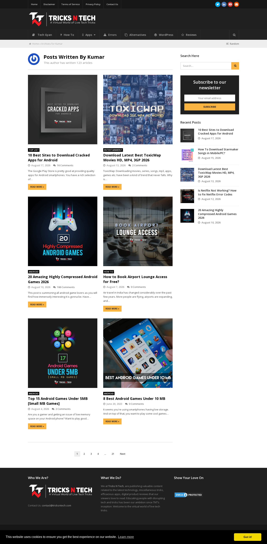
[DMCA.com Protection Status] (188, 497)
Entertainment (113, 149)
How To (69, 35)
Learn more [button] (126, 537)
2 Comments (139, 165)
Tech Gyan (45, 35)
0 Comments (138, 287)
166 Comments (66, 287)
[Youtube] (230, 4)
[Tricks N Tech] (62, 24)
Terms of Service (70, 4)
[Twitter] (217, 4)
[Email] (236, 4)
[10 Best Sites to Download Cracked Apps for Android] (62, 109)
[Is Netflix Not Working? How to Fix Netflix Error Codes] (187, 196)
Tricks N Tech (116, 486)
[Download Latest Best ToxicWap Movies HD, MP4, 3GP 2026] (138, 109)
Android (34, 271)
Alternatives (137, 35)
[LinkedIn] (224, 4)
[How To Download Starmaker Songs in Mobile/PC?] (187, 155)
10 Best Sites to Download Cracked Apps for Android (216, 132)
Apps (89, 35)
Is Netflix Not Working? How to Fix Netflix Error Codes (217, 192)
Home (34, 4)
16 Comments (65, 165)
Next (122, 453)
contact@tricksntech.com (56, 505)
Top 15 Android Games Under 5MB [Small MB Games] (58, 401)
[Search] (234, 35)
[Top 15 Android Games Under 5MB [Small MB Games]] (62, 353)
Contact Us (112, 4)
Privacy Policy (93, 4)
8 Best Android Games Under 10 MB (134, 398)
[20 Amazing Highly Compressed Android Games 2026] (62, 231)
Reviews (191, 35)
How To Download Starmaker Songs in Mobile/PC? (218, 151)
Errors (112, 35)
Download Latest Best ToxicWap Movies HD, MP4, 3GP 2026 (132, 157)
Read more (37, 186)
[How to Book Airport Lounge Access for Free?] (138, 231)
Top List (34, 149)
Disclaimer (49, 4)
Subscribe (209, 106)
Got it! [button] (248, 537)
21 (113, 453)
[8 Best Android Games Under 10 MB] (138, 353)
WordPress (166, 35)
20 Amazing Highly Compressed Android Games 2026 (217, 214)
